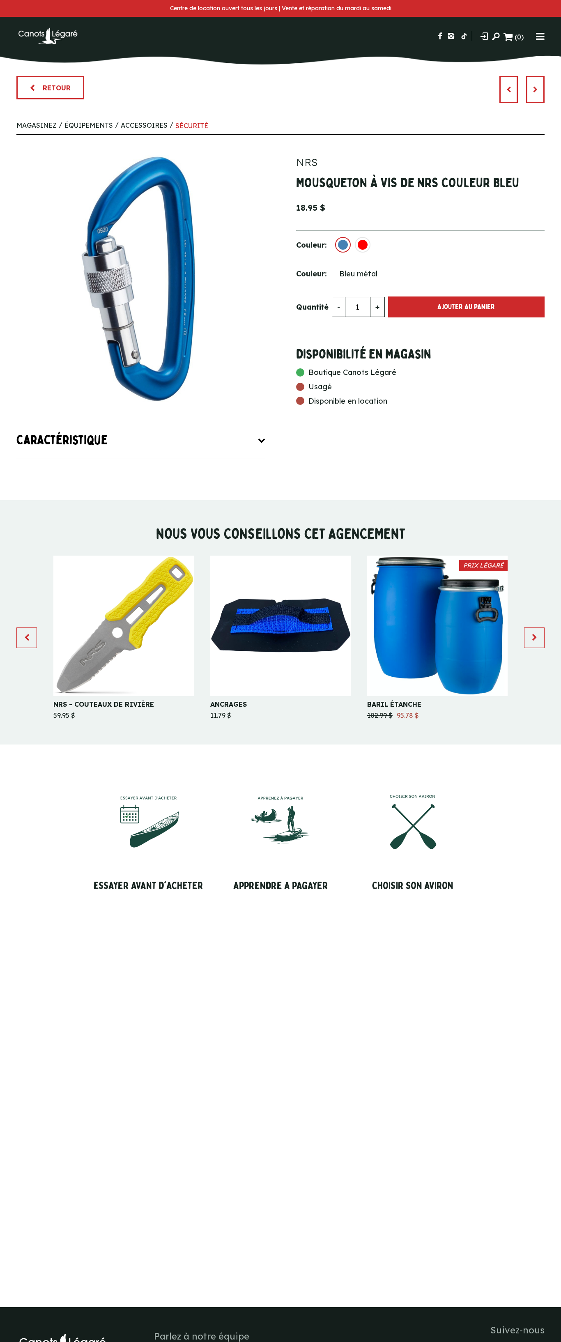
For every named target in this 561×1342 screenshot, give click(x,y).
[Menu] (540, 36)
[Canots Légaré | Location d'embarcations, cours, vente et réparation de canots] (47, 36)
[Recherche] (495, 36)
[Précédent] (508, 89)
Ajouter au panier (466, 307)
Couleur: (311, 245)
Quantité (312, 307)
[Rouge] (362, 245)
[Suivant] (535, 89)
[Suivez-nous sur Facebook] (440, 36)
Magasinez (36, 125)
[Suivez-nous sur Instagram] (451, 36)
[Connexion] (484, 36)
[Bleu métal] (343, 245)
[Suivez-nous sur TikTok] (464, 36)
